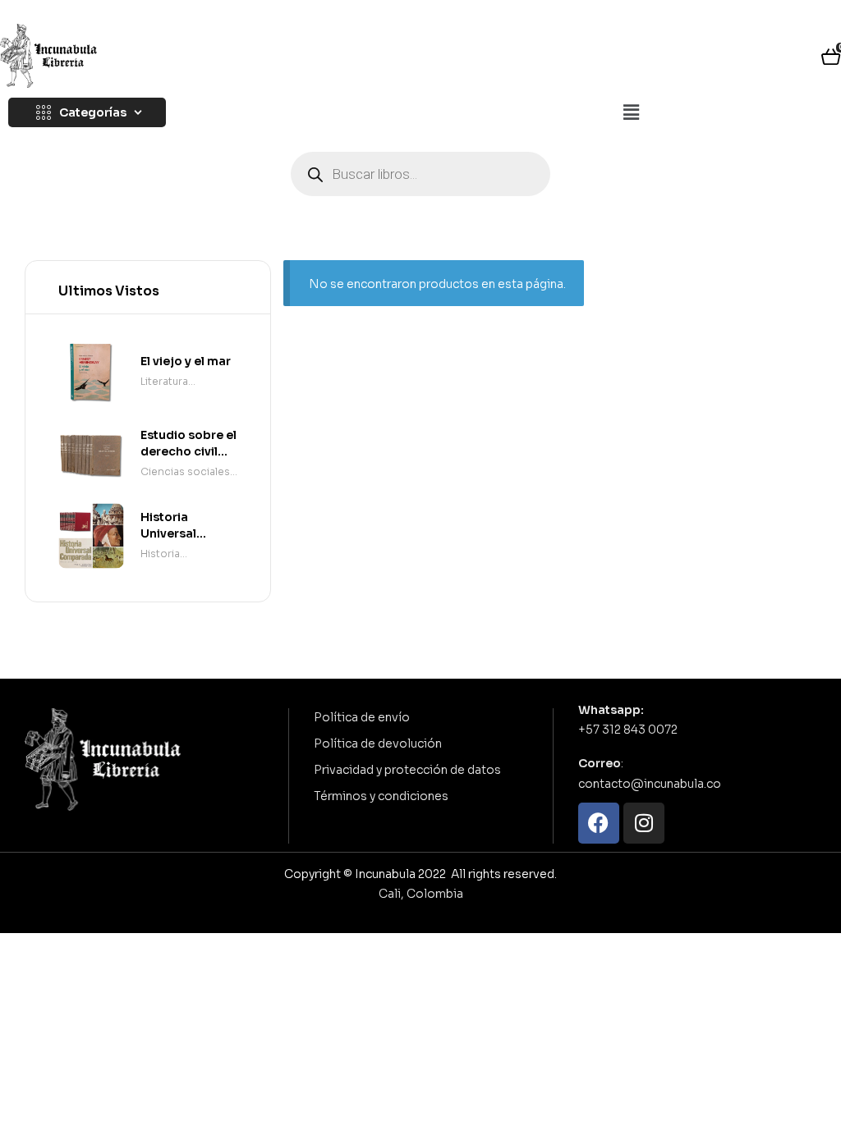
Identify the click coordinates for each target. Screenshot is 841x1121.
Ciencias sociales (185, 471)
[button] (631, 113)
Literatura (164, 381)
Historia (160, 553)
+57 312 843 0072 (628, 729)
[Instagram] (643, 823)
